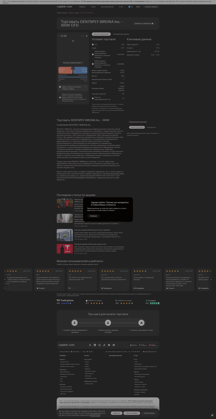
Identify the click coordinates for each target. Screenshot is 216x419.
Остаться (93, 216)
